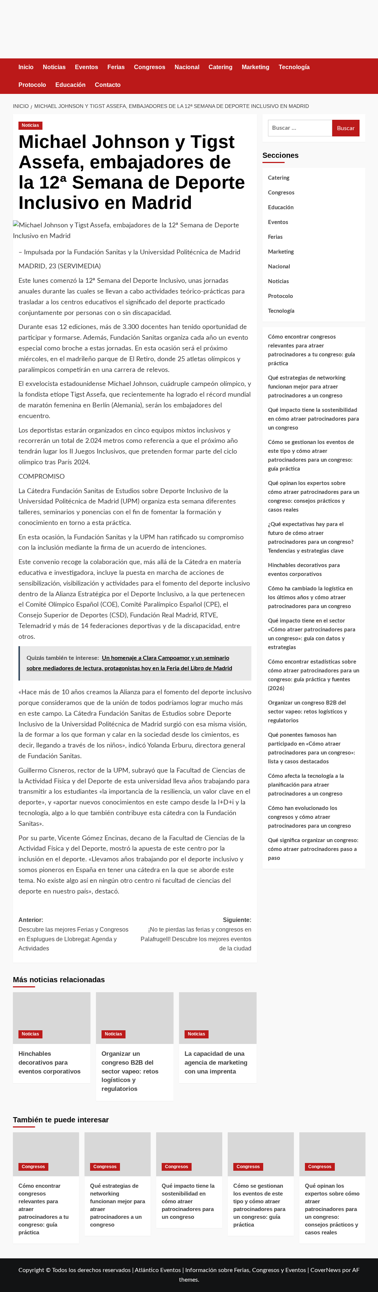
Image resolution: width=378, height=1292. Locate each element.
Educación (70, 85)
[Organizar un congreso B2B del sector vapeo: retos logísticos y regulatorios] (134, 1018)
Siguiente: (196, 934)
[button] (360, 75)
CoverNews (325, 1270)
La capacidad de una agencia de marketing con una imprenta (216, 1062)
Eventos (86, 67)
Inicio (26, 67)
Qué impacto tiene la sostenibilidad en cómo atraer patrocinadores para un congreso (313, 419)
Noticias (54, 67)
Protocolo (32, 85)
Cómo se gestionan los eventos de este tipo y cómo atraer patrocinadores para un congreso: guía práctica (311, 456)
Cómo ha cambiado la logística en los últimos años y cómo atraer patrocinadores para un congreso (310, 597)
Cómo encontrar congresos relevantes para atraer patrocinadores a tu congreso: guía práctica (311, 350)
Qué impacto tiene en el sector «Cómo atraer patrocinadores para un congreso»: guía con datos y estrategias (311, 634)
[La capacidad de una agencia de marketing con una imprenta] (218, 1018)
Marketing (255, 67)
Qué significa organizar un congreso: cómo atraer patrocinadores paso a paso (313, 849)
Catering (221, 67)
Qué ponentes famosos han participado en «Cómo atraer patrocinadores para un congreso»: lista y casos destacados (311, 748)
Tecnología (294, 67)
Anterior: (73, 934)
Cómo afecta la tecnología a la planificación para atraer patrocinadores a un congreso (306, 785)
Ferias (116, 67)
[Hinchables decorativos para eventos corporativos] (51, 1018)
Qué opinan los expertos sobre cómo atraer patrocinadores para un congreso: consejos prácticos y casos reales (313, 497)
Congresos (149, 67)
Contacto (108, 85)
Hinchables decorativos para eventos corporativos (49, 1062)
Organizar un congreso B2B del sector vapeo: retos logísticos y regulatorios (130, 1071)
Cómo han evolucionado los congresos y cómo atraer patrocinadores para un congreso (309, 817)
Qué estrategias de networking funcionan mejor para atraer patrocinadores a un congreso (307, 387)
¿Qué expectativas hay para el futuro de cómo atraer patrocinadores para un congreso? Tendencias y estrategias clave (311, 538)
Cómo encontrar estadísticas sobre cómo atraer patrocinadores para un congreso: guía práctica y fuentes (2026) (313, 675)
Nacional (187, 67)
